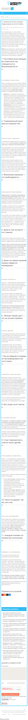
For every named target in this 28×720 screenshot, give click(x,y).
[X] (7, 595)
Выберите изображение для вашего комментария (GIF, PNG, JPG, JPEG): (14, 697)
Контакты (4, 714)
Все (7, 16)
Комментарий (5, 666)
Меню (2, 13)
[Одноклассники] (5, 595)
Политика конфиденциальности (19, 714)
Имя (3, 683)
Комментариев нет (20, 27)
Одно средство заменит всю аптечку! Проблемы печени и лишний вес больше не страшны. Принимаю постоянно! (13, 614)
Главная (2, 16)
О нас (9, 714)
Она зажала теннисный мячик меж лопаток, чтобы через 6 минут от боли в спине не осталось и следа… (13, 652)
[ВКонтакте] (10, 595)
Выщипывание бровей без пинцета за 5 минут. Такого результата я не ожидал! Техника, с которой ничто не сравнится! (14, 639)
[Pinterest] (3, 595)
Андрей (4, 27)
